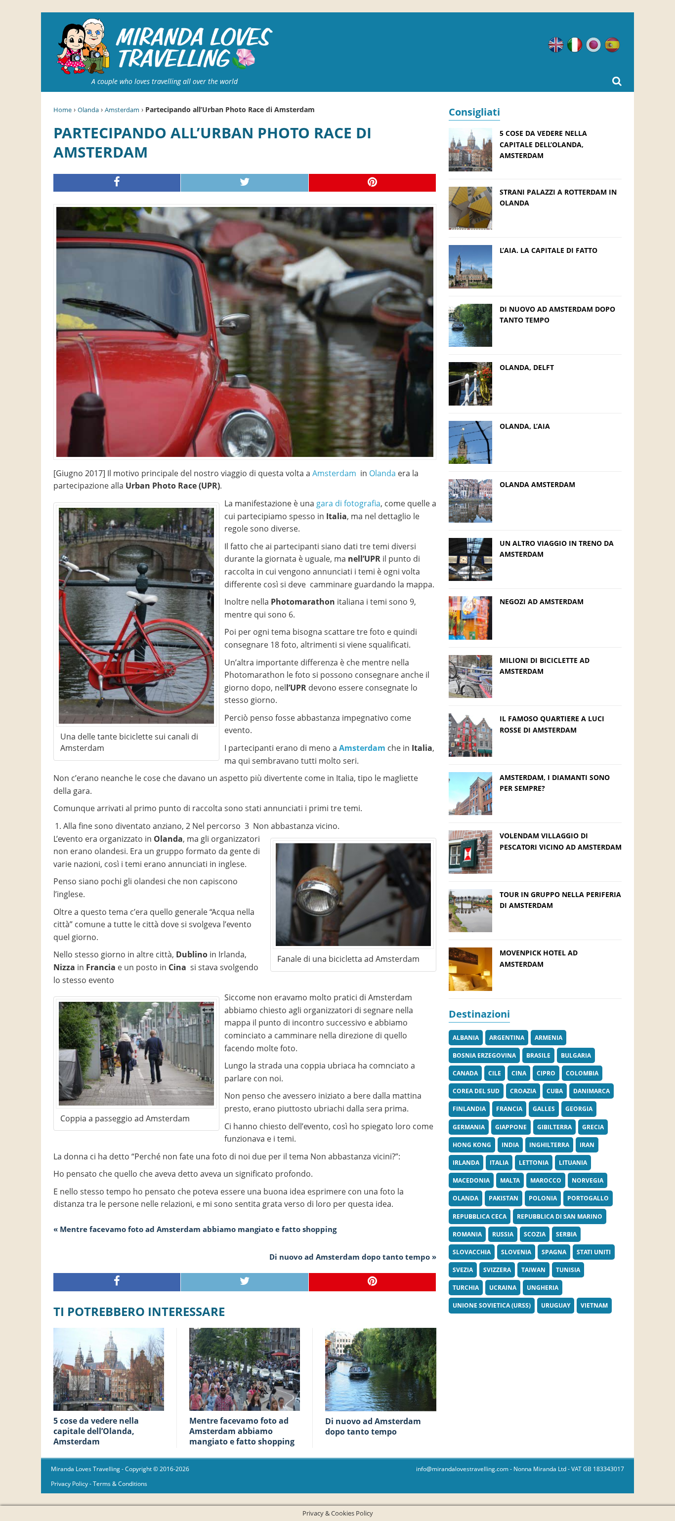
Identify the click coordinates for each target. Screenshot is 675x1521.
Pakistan (503, 1198)
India (510, 1145)
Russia (502, 1234)
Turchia (466, 1287)
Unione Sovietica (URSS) (492, 1305)
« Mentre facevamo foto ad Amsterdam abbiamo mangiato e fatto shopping (195, 1229)
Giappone (511, 1127)
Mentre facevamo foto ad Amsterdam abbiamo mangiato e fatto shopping (242, 1431)
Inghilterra (549, 1145)
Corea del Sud (476, 1091)
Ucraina (502, 1287)
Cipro (546, 1073)
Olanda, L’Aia (525, 426)
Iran (587, 1145)
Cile (494, 1073)
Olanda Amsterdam (537, 484)
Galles (544, 1109)
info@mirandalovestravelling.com (462, 1469)
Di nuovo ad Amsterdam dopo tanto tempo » (352, 1257)
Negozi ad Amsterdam (542, 601)
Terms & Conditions (120, 1484)
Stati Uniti (594, 1252)
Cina (518, 1073)
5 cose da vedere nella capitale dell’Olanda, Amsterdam (96, 1431)
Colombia (582, 1073)
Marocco (545, 1180)
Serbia (566, 1234)
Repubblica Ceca (479, 1216)
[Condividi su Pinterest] (372, 183)
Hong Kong (472, 1145)
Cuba (555, 1091)
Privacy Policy (69, 1484)
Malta (510, 1180)
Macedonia (471, 1180)
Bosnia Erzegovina (484, 1055)
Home (62, 109)
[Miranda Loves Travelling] (164, 46)
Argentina (506, 1037)
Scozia (535, 1234)
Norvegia (587, 1180)
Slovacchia (472, 1252)
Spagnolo (612, 45)
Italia (499, 1162)
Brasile (538, 1055)
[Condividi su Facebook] (117, 183)
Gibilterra (554, 1127)
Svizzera (497, 1270)
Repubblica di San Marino (559, 1216)
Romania (467, 1234)
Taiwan (533, 1270)
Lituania (573, 1162)
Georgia (578, 1109)
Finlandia (469, 1109)
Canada (465, 1073)
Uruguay (555, 1305)
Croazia (523, 1091)
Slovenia (516, 1252)
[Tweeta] (244, 183)
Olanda (88, 109)
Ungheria (542, 1287)
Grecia (593, 1127)
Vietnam (594, 1305)
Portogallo (588, 1198)
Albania (466, 1037)
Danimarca (591, 1091)
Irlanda (466, 1162)
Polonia (543, 1198)
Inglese (556, 45)
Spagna (554, 1252)
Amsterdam (122, 109)
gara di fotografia (347, 503)
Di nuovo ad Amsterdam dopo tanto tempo (373, 1426)
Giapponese (593, 45)
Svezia (463, 1270)
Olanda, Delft (527, 367)
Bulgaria (576, 1055)
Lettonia (533, 1162)
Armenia (548, 1037)
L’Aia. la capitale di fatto (548, 250)
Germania (469, 1127)
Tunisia (568, 1270)
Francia (509, 1109)
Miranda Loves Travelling (85, 1469)
